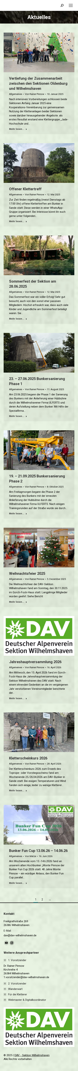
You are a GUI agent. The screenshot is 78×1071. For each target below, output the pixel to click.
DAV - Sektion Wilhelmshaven (32, 1055)
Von (34, 94)
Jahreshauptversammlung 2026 (35, 662)
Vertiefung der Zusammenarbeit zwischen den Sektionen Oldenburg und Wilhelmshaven (38, 83)
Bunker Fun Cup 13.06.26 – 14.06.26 (38, 851)
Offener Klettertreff (25, 189)
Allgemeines (15, 94)
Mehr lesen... (16, 129)
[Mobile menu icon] (70, 5)
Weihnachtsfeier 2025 (27, 574)
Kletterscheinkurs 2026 (28, 758)
